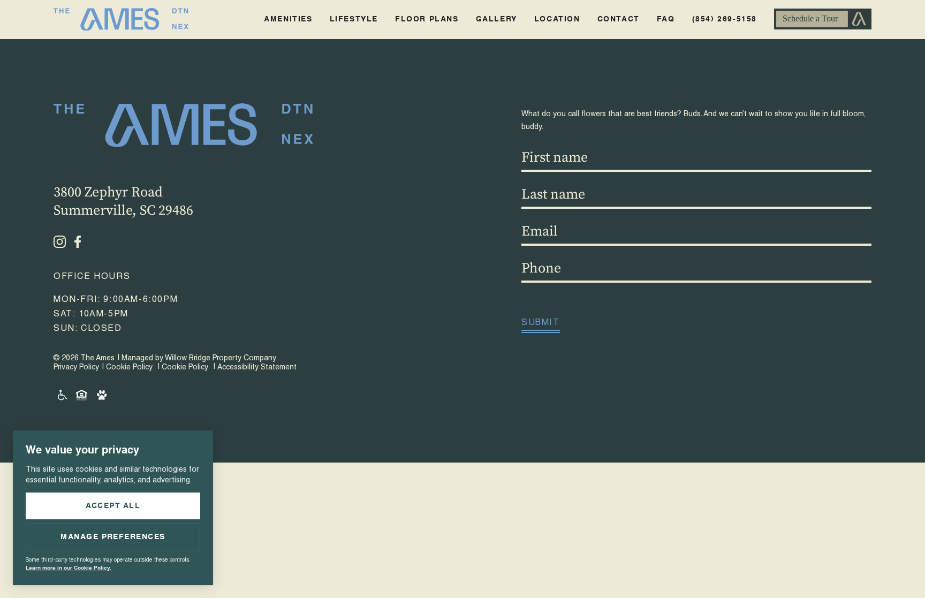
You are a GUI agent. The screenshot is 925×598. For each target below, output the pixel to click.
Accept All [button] (113, 506)
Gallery (496, 19)
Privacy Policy (76, 368)
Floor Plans (427, 19)
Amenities (288, 19)
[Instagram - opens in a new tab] (60, 242)
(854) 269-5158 (724, 19)
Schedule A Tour (822, 19)
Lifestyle (354, 19)
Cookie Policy (129, 368)
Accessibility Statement (257, 368)
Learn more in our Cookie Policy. (68, 568)
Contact (618, 19)
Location (557, 19)
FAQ (666, 19)
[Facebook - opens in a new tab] (77, 242)
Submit (540, 323)
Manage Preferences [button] (112, 537)
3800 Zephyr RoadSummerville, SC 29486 (123, 201)
